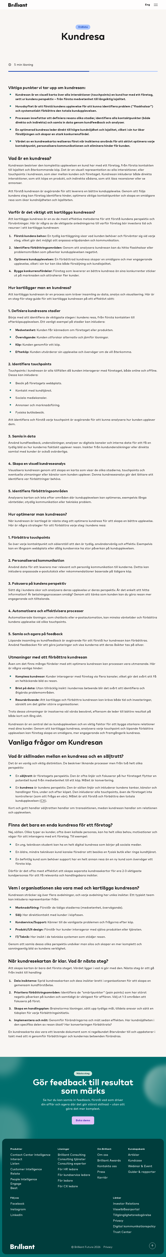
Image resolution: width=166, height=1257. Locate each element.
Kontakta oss (107, 1166)
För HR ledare (68, 1169)
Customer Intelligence (26, 1169)
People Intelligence (23, 1179)
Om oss (102, 1155)
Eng (147, 4)
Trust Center (122, 1232)
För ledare (65, 1180)
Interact (16, 1159)
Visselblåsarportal (126, 1209)
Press (101, 1172)
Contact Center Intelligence (30, 1155)
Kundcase (135, 1160)
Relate (15, 1173)
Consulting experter (72, 1163)
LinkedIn (16, 1215)
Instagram (18, 1209)
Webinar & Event (140, 1166)
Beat (14, 1188)
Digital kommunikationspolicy (134, 1226)
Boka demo (83, 1120)
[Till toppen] (152, 1246)
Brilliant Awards (109, 1160)
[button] (156, 5)
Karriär (102, 1177)
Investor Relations (126, 1203)
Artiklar (133, 1155)
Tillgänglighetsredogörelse (132, 1215)
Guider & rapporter (142, 1172)
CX (43, 800)
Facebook (17, 1203)
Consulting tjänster (72, 1159)
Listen (14, 1163)
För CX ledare (68, 1186)
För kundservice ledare (74, 1175)
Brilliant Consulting (71, 1155)
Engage (15, 1183)
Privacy (118, 1220)
